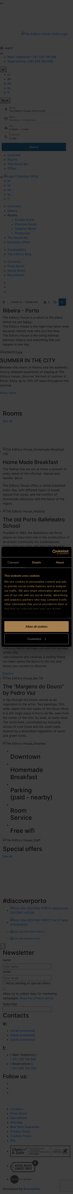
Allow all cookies (36, 626)
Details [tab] (36, 562)
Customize (34, 638)
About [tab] (60, 562)
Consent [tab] (13, 562)
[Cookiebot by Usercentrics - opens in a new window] (52, 552)
